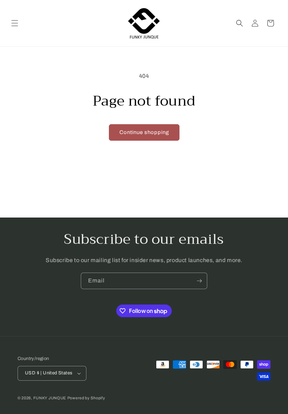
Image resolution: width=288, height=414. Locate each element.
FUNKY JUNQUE (49, 398)
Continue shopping (144, 132)
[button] (14, 23)
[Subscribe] (199, 281)
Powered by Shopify (86, 398)
